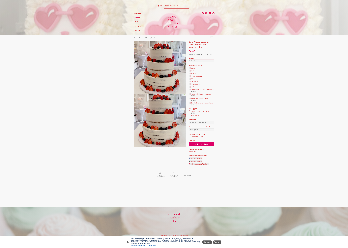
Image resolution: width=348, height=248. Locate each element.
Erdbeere (194, 71)
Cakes (141, 38)
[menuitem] (210, 38)
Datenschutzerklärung (137, 245)
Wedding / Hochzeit (151, 38)
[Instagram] (206, 13)
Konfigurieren (152, 245)
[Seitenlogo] (174, 30)
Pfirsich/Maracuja (196, 76)
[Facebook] (203, 13)
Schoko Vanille (195, 84)
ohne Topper (195, 116)
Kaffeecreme (195, 87)
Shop (135, 38)
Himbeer (193, 73)
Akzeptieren (207, 242)
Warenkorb (187, 175)
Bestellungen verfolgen (174, 176)
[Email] (213, 13)
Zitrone (193, 79)
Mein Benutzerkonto (160, 176)
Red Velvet (194, 82)
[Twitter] (210, 13)
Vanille (193, 68)
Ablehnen (217, 242)
